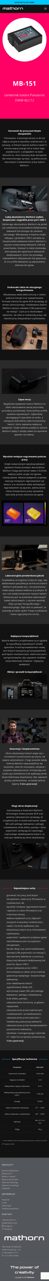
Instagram (8, 1226)
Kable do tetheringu (10, 1182)
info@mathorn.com (9, 1223)
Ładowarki (6, 1188)
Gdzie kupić (6, 1205)
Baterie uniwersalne (10, 1179)
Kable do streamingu (10, 1185)
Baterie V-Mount (8, 1176)
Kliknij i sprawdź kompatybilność (24, 671)
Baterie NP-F (7, 1173)
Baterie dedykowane (10, 1170)
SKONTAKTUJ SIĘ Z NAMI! (25, 2)
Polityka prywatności (10, 1208)
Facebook (8, 1229)
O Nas (4, 1202)
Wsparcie (5, 1199)
